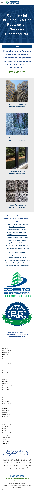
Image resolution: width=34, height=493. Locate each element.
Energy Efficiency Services (17, 252)
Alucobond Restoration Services (17, 240)
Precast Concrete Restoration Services (17, 245)
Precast (11, 205)
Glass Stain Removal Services (17, 229)
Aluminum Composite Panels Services (17, 237)
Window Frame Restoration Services (17, 232)
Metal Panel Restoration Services (17, 235)
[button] (2, 2)
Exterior (11, 104)
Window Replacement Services (17, 257)
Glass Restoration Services (17, 227)
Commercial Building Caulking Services (17, 263)
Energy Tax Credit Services (17, 255)
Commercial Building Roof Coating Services (17, 265)
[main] (17, 24)
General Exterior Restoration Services (17, 224)
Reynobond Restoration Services (17, 243)
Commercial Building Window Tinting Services (17, 260)
